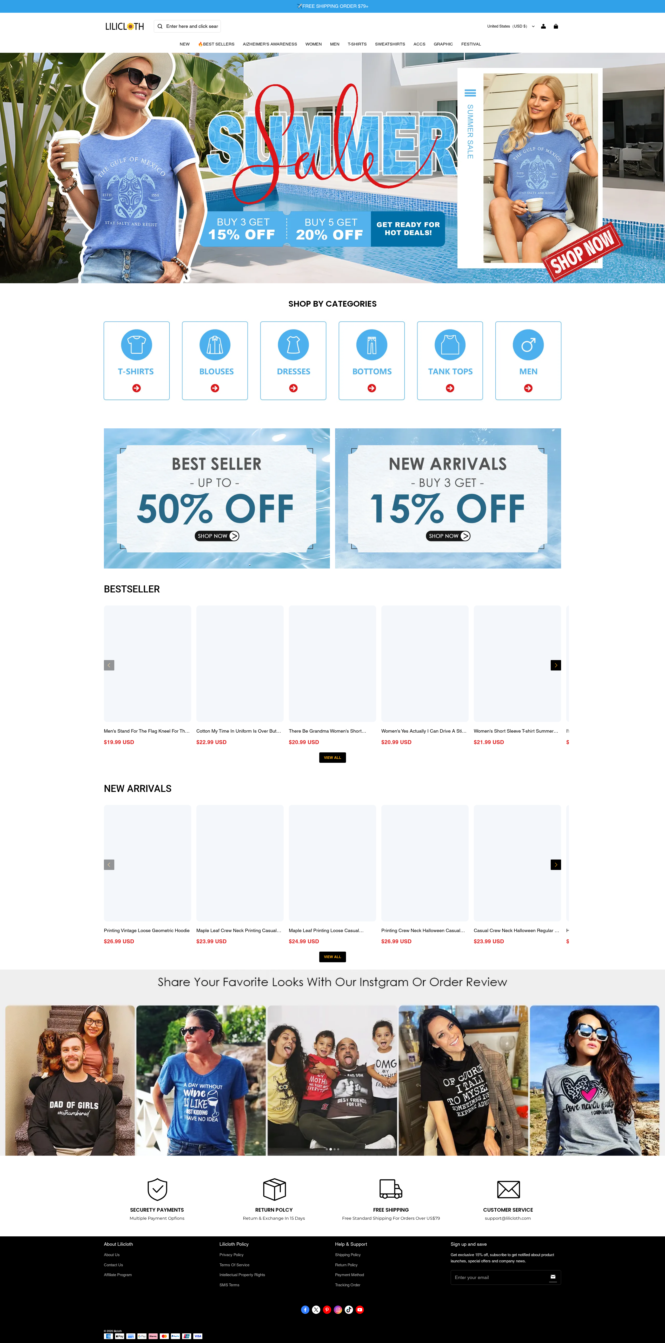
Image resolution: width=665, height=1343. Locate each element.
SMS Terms (230, 1285)
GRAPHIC (443, 44)
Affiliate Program (118, 1275)
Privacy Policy (232, 1254)
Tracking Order (347, 1285)
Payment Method (349, 1275)
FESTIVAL (471, 44)
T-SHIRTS (357, 44)
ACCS (419, 44)
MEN (335, 44)
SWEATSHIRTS (390, 44)
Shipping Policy (348, 1254)
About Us (112, 1254)
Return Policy (346, 1265)
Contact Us (113, 1265)
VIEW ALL (332, 758)
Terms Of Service (234, 1265)
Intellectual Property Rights (242, 1275)
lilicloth (118, 1331)
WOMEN (313, 44)
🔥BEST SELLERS (216, 44)
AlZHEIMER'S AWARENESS (270, 44)
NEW (185, 44)
